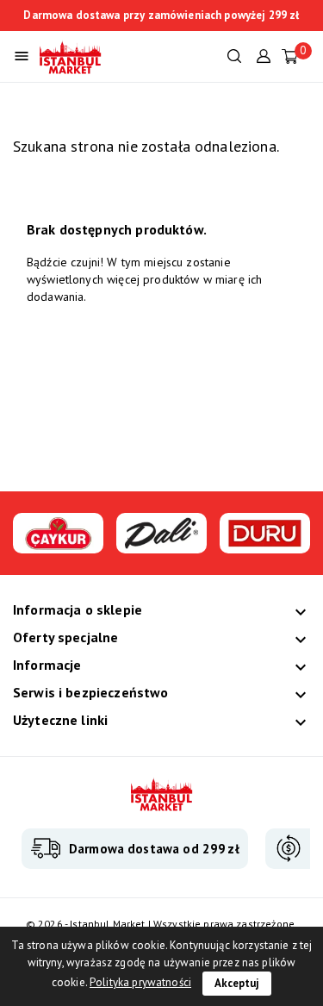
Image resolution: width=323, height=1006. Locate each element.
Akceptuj (236, 983)
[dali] (161, 544)
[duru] (265, 544)
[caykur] (58, 544)
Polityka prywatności (140, 982)
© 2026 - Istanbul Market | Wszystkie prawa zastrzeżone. (161, 923)
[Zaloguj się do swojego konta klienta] (263, 54)
